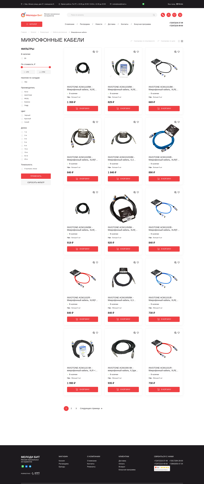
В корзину (84, 108)
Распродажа (85, 24)
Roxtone (27, 102)
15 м (26, 149)
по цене (168, 41)
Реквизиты (91, 467)
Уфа (25, 82)
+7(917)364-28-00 (176, 461)
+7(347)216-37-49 (176, 23)
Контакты (124, 24)
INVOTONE (28, 95)
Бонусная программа (142, 24)
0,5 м (26, 156)
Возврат (122, 467)
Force (26, 92)
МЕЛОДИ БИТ (30, 457)
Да (25, 58)
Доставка (111, 24)
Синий (26, 122)
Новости (99, 24)
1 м (25, 132)
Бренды (62, 467)
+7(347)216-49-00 (176, 26)
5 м (25, 142)
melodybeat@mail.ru (119, 4)
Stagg (26, 105)
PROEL (26, 99)
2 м (25, 135)
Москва (180, 4)
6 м (25, 145)
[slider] (22, 67)
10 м (26, 152)
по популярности (144, 41)
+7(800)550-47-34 (176, 464)
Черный (27, 115)
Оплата (122, 464)
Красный (27, 119)
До (40, 72)
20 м (26, 159)
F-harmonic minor (30, 169)
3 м (25, 139)
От (25, 72)
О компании (69, 24)
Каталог (33, 24)
